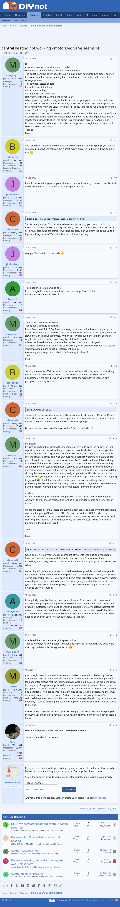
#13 (115, 635)
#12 (115, 595)
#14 (115, 670)
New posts (6, 20)
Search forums (20, 20)
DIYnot (7, 900)
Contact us (62, 900)
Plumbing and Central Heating (50, 830)
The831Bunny (105, 825)
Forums (34, 14)
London (18, 755)
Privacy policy (92, 900)
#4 (115, 212)
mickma (14, 853)
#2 (115, 140)
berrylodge (106, 839)
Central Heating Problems (27, 873)
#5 (115, 247)
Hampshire (17, 168)
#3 (115, 178)
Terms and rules (76, 900)
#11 (115, 543)
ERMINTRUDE (17, 844)
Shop (69, 14)
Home (7, 14)
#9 (115, 403)
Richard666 (16, 867)
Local (59, 14)
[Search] (115, 15)
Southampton (16, 625)
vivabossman (16, 876)
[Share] (111, 59)
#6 (115, 282)
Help (103, 900)
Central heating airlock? (25, 850)
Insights (47, 14)
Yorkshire (18, 697)
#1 (115, 58)
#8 (115, 366)
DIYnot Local (99, 797)
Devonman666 (17, 830)
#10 (115, 438)
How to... (20, 14)
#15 (115, 725)
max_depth (9, 52)
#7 (115, 317)
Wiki (79, 14)
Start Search (69, 789)
